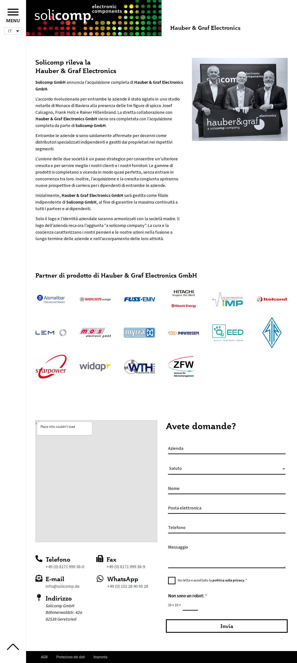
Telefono (58, 559)
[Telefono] (38, 558)
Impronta (100, 657)
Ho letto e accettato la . (212, 580)
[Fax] (99, 558)
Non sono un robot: (187, 596)
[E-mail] (38, 578)
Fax (111, 559)
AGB (44, 657)
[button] (13, 31)
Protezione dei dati (70, 657)
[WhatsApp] (100, 578)
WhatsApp (122, 579)
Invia (226, 626)
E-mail (55, 579)
